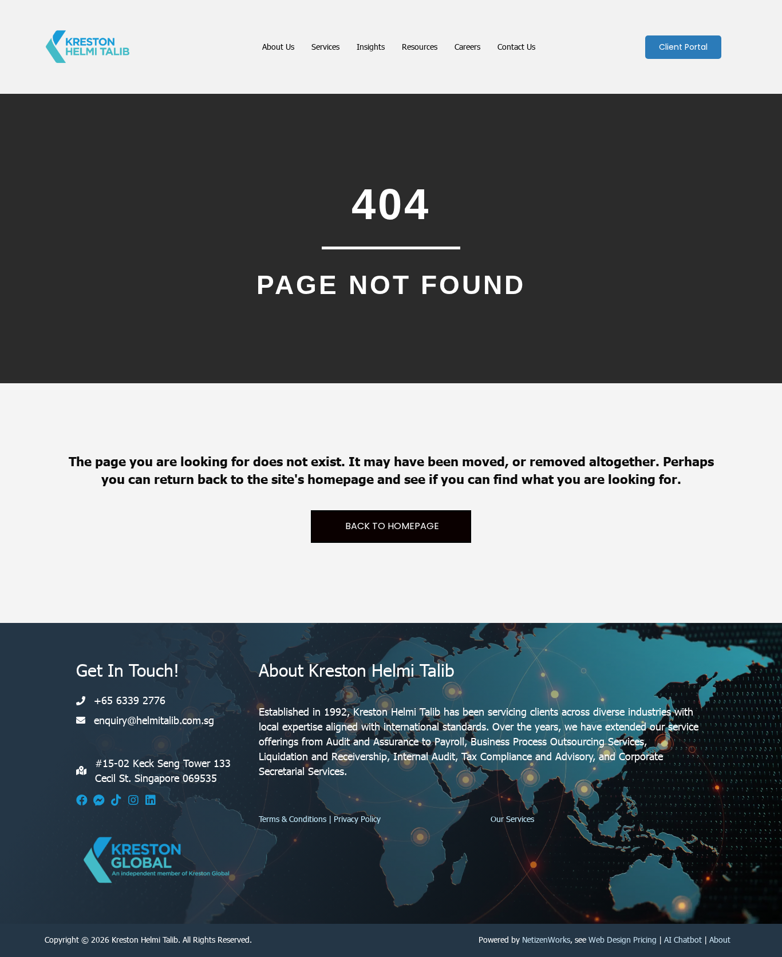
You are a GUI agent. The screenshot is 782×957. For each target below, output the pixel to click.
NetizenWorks (546, 939)
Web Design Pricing (623, 939)
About (719, 939)
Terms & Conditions (292, 818)
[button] (82, 800)
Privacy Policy (357, 818)
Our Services (512, 818)
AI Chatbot (683, 939)
